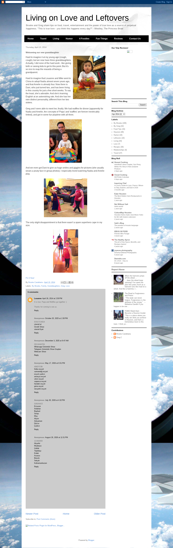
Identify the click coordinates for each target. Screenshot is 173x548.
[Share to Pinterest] (72, 282)
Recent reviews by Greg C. (130, 54)
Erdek (36, 453)
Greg (63, 286)
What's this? (129, 96)
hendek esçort (39, 384)
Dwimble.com (120, 259)
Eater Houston (120, 194)
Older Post (99, 513)
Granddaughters (53, 286)
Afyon (36, 419)
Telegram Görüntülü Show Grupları (47, 349)
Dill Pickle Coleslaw (121, 177)
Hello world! (118, 206)
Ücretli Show (39, 327)
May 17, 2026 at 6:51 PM (55, 363)
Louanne (37, 298)
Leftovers (117, 138)
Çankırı (37, 426)
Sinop (36, 414)
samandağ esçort (41, 371)
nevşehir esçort (40, 389)
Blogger (91, 540)
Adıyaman (38, 421)
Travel (43, 38)
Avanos (37, 456)
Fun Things (102, 38)
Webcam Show (40, 352)
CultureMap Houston (123, 213)
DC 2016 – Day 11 (121, 261)
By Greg (117, 126)
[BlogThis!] (64, 282)
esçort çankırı (39, 374)
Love (68, 286)
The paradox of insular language (126, 225)
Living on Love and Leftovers (77, 17)
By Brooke (36, 286)
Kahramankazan (40, 463)
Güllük (36, 448)
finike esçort (39, 369)
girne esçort (38, 386)
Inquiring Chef (120, 183)
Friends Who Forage (121, 234)
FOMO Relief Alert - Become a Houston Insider (135, 312)
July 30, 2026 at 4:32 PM (55, 400)
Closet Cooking (120, 175)
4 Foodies (84, 38)
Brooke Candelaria (35, 282)
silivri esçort (39, 379)
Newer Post (32, 513)
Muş (36, 416)
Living (56, 38)
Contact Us (135, 38)
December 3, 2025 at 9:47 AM (57, 341)
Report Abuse (118, 269)
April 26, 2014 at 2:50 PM (52, 298)
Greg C (119, 337)
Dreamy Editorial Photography (125, 253)
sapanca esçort (40, 381)
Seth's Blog (119, 223)
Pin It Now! (30, 278)
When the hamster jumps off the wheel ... (134, 277)
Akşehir (37, 443)
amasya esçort (40, 376)
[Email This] (62, 282)
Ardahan (37, 409)
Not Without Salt (121, 204)
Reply (36, 310)
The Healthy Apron (122, 240)
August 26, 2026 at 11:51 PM (56, 437)
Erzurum (37, 406)
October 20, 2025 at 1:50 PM (56, 318)
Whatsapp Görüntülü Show (44, 347)
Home (31, 38)
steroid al (37, 324)
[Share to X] (67, 282)
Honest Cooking (121, 162)
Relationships (119, 150)
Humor (69, 38)
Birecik (37, 458)
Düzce (36, 423)
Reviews (118, 38)
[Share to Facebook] (69, 282)
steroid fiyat (38, 329)
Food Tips (118, 129)
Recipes (117, 147)
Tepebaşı (37, 451)
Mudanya (37, 446)
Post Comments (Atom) (46, 519)
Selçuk (37, 461)
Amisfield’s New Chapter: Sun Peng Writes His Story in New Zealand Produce (127, 167)
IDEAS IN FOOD (121, 231)
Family (43, 286)
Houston (117, 132)
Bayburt (37, 411)
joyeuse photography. (123, 250)
